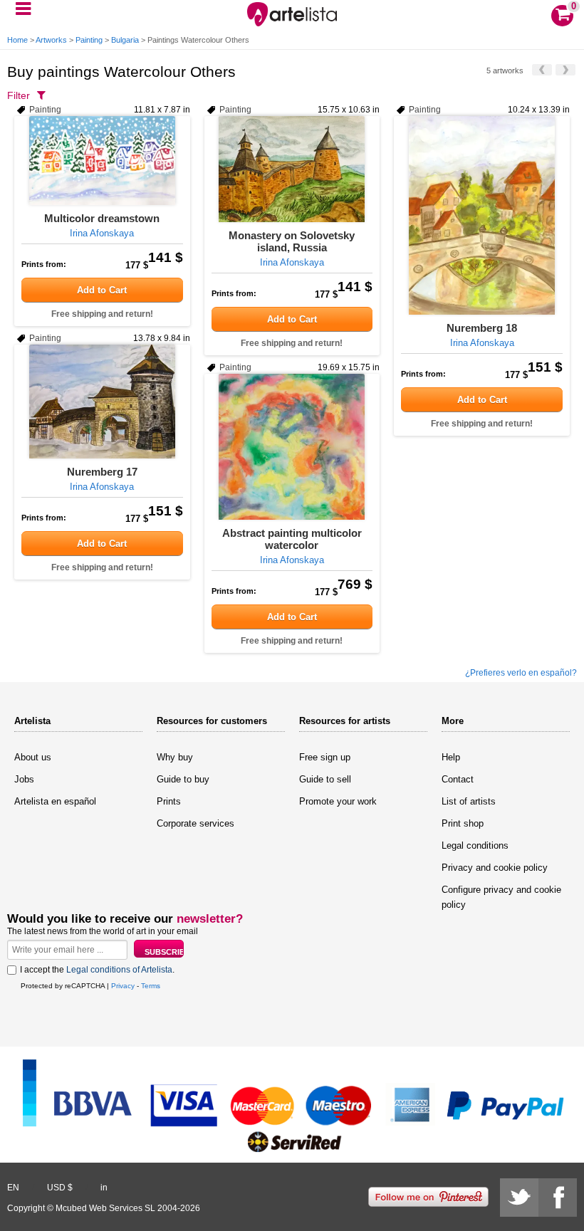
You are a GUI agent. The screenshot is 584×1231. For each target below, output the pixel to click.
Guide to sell (325, 779)
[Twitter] (519, 1197)
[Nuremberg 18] (482, 215)
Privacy (123, 986)
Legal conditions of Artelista (119, 970)
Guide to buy (183, 779)
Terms (150, 986)
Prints (169, 801)
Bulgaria (125, 40)
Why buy (175, 757)
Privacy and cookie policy (495, 867)
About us (32, 757)
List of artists (469, 801)
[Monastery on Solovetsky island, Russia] (292, 169)
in (104, 1188)
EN (13, 1188)
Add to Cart (102, 290)
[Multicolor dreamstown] (102, 160)
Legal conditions (475, 845)
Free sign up (324, 757)
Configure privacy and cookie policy (501, 897)
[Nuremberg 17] (102, 402)
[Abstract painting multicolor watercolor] (292, 447)
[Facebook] (557, 1197)
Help (451, 757)
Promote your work (338, 801)
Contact (458, 779)
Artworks (51, 40)
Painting (89, 40)
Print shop (463, 823)
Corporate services (195, 823)
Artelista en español (55, 801)
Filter (18, 95)
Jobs (24, 779)
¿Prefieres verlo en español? (521, 673)
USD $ (60, 1188)
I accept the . (97, 970)
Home (17, 40)
